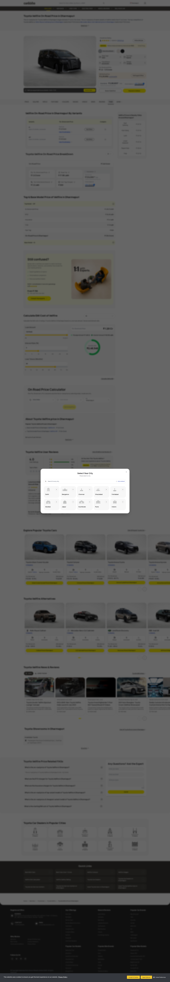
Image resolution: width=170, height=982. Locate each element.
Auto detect (121, 481)
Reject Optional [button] (146, 977)
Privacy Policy (62, 977)
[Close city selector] (126, 472)
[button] (159, 977)
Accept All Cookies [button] (133, 977)
